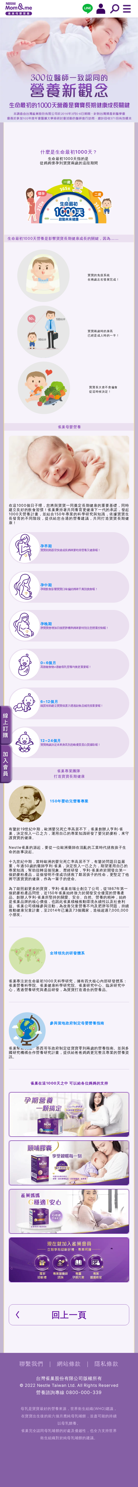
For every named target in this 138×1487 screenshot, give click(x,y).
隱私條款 (107, 1364)
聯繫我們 (31, 1364)
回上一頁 (69, 1315)
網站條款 (69, 1364)
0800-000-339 (84, 1392)
